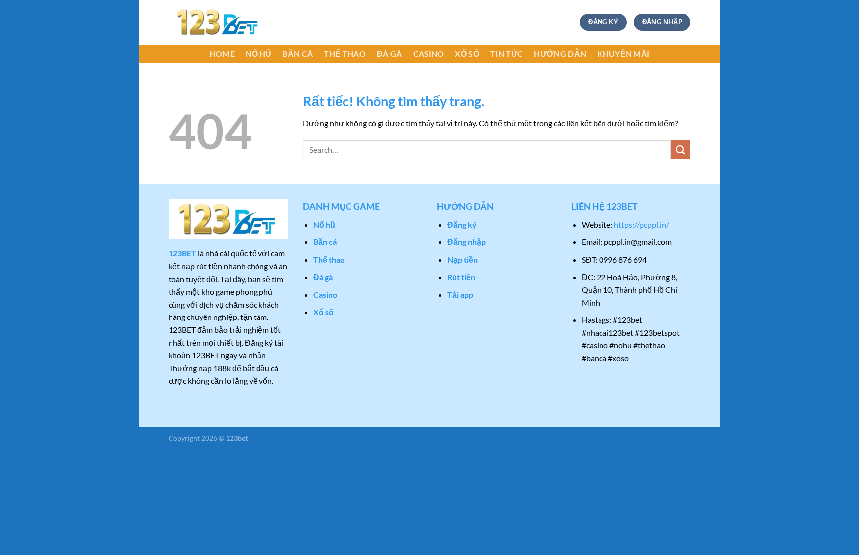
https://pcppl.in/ (641, 224)
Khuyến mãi (623, 53)
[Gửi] (680, 149)
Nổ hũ (259, 53)
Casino (428, 53)
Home (222, 53)
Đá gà (389, 53)
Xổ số (467, 53)
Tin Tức (506, 53)
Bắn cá (297, 53)
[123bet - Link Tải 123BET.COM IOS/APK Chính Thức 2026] (218, 22)
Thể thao (345, 53)
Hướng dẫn (560, 53)
